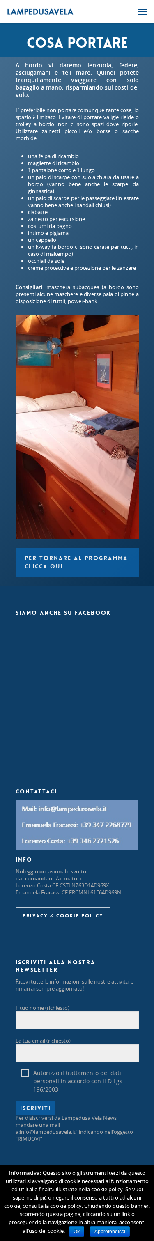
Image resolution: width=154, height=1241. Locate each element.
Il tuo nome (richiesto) (42, 1007)
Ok (77, 1231)
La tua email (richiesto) (43, 1040)
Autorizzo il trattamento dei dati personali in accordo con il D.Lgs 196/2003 (77, 1073)
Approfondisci (109, 1231)
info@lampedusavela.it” (49, 1131)
